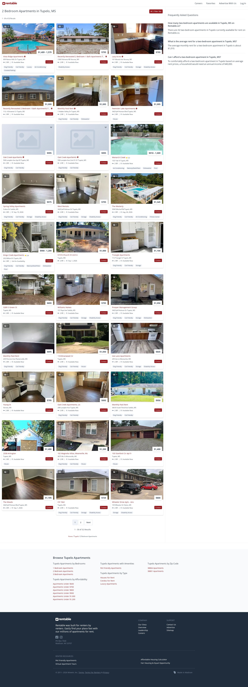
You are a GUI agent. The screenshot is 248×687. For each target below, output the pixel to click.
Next (88, 522)
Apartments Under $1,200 (64, 599)
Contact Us (171, 624)
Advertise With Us (227, 3)
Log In (243, 3)
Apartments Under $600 (63, 584)
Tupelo (76, 536)
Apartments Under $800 (63, 590)
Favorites (210, 3)
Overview (142, 627)
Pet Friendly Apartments (110, 568)
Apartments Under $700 (63, 587)
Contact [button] (49, 62)
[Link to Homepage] (9, 3)
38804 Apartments (156, 568)
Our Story (142, 624)
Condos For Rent (107, 580)
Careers (198, 3)
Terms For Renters (93, 672)
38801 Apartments (156, 571)
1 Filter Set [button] (156, 11)
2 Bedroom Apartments (63, 571)
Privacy (106, 672)
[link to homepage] (96, 619)
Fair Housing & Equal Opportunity (155, 663)
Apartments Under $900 (63, 593)
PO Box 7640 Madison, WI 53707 (64, 642)
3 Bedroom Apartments (63, 574)
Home (70, 536)
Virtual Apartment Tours (66, 664)
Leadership (143, 630)
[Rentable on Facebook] (58, 638)
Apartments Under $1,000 (64, 596)
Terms (81, 672)
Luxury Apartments (108, 584)
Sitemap (170, 630)
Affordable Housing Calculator (154, 659)
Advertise (171, 627)
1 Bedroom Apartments (63, 568)
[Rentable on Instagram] (62, 638)
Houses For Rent (107, 577)
